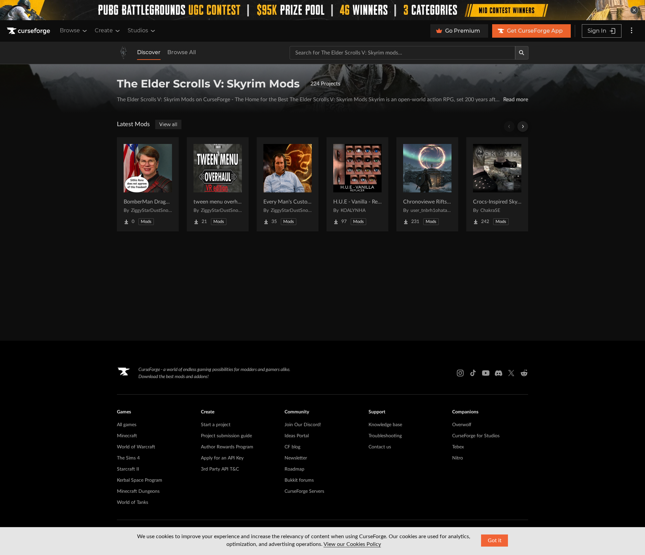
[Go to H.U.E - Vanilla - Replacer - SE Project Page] (357, 184)
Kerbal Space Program (139, 480)
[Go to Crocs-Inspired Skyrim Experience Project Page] (497, 184)
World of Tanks (132, 502)
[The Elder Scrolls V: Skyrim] (123, 53)
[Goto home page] (29, 31)
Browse (70, 30)
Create (104, 30)
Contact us (380, 447)
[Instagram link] (460, 373)
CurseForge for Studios (476, 436)
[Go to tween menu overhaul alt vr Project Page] (218, 184)
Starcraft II (128, 469)
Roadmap (294, 469)
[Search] (521, 53)
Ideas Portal (297, 436)
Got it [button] (495, 540)
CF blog (292, 447)
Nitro (457, 458)
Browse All (181, 52)
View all (168, 124)
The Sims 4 (128, 458)
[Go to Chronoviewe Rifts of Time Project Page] (427, 184)
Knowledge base (385, 424)
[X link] (511, 373)
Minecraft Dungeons (138, 491)
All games (126, 424)
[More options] (631, 31)
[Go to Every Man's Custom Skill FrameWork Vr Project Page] (287, 184)
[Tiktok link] (473, 373)
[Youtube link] (486, 373)
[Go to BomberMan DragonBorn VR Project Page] (148, 184)
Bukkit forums (299, 480)
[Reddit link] (524, 373)
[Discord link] (498, 373)
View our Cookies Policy (352, 544)
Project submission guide (226, 436)
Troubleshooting (385, 436)
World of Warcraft (136, 447)
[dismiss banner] (634, 10)
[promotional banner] (322, 10)
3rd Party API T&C (220, 469)
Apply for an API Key (222, 458)
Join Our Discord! (303, 424)
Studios (138, 30)
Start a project (215, 424)
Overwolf (461, 424)
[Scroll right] (522, 126)
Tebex (458, 447)
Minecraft (127, 436)
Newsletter (296, 458)
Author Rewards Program (227, 447)
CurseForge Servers (304, 491)
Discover (149, 52)
